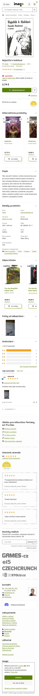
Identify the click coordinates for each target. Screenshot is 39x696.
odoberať (30, 542)
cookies (21, 666)
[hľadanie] (34, 10)
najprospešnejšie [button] (8, 371)
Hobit (6, 64)
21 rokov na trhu (10, 435)
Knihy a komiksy (11, 15)
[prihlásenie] (29, 4)
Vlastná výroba (9, 438)
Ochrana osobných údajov (11, 646)
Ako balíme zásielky (9, 620)
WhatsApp (7, 597)
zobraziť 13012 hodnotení (11, 458)
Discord (7, 595)
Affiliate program (8, 654)
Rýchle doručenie (10, 429)
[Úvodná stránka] (3, 15)
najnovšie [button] (20, 371)
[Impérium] (13, 140)
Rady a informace (8, 648)
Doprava (5, 618)
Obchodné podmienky (9, 644)
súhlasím (18, 677)
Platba (12, 618)
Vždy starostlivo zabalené (13, 441)
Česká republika (9, 629)
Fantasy (26, 15)
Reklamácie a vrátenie (9, 623)
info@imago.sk (9, 593)
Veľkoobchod (6, 650)
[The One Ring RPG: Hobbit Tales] (13, 287)
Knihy (20, 15)
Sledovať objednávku (9, 625)
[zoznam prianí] (34, 90)
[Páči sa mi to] (34, 402)
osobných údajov (31, 548)
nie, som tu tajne (18, 683)
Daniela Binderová (19, 64)
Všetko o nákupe (7, 616)
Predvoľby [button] (14, 672)
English (6, 633)
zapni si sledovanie (8, 78)
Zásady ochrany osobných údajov (15, 688)
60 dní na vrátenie (10, 432)
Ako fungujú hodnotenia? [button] (28, 366)
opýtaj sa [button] (34, 95)
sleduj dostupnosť (18, 90)
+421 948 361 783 (10, 588)
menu (7, 4)
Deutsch (7, 636)
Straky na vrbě (7, 219)
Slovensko (8, 631)
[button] (19, 113)
